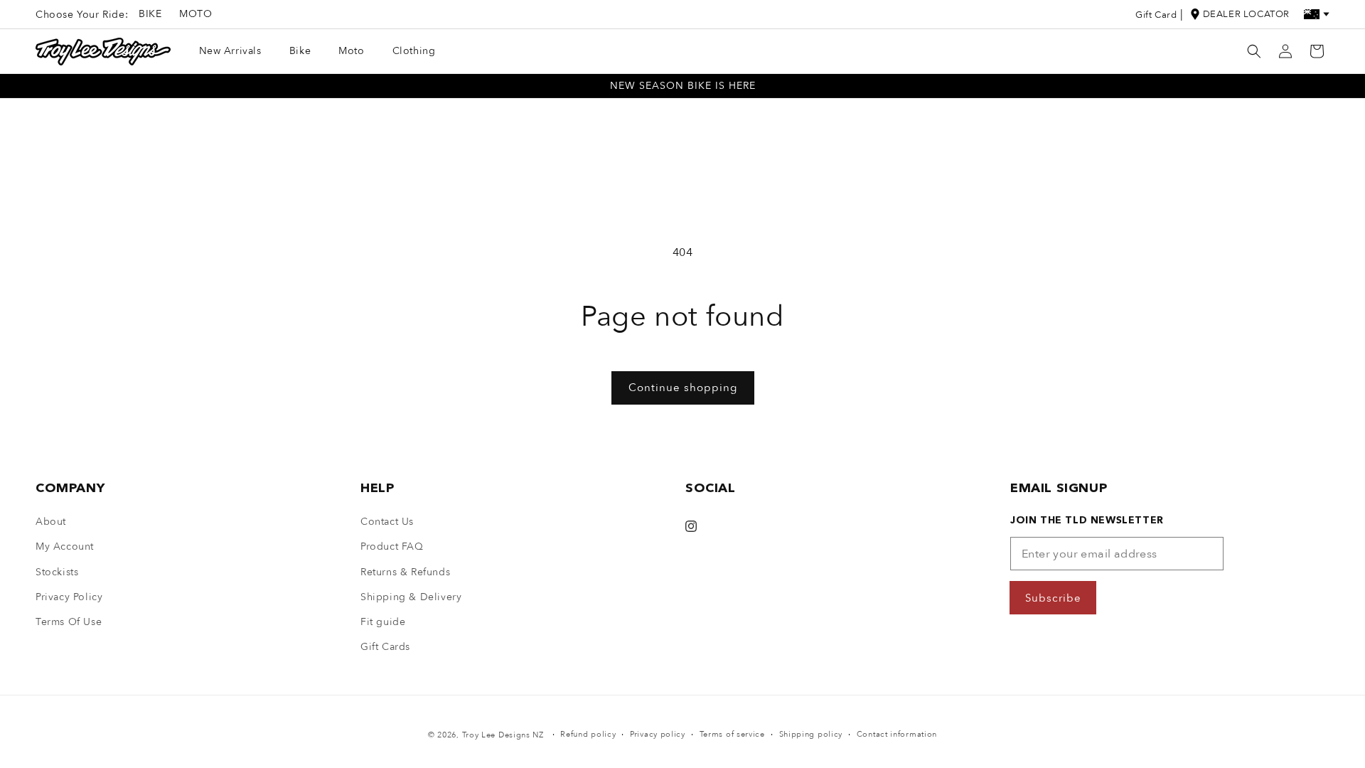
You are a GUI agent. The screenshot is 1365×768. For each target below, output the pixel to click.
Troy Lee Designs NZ (503, 735)
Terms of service (732, 734)
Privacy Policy (69, 597)
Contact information (897, 734)
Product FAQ (392, 546)
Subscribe (1053, 598)
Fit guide (382, 622)
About (51, 521)
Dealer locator (1246, 14)
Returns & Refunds (405, 572)
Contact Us (387, 521)
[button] (1254, 51)
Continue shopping (682, 387)
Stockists (57, 572)
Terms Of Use (69, 622)
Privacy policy (657, 734)
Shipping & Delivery (410, 597)
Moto (195, 14)
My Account (65, 546)
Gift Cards (385, 647)
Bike (150, 14)
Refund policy (588, 734)
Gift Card (1156, 15)
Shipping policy (811, 734)
